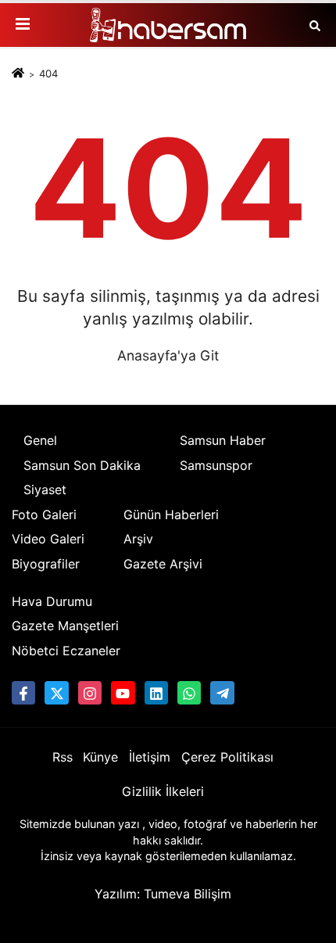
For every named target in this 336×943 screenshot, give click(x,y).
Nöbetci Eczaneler (66, 650)
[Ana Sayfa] (18, 73)
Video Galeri (48, 539)
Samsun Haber (223, 440)
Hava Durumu (52, 601)
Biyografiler (46, 564)
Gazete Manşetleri (65, 625)
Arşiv (138, 539)
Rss (62, 757)
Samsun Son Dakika (82, 465)
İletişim (149, 757)
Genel (40, 440)
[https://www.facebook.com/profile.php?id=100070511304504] (23, 693)
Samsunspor (216, 465)
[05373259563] (189, 693)
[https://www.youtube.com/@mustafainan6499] (122, 693)
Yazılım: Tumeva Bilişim (163, 894)
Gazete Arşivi (162, 564)
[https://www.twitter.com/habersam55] (56, 693)
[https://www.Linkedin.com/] (156, 693)
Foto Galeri (44, 514)
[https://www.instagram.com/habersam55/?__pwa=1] (90, 693)
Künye (100, 757)
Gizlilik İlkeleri (163, 791)
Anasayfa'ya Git (168, 355)
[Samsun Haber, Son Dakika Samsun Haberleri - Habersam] (168, 25)
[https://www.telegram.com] (222, 693)
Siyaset (44, 489)
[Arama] (314, 25)
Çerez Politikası (227, 757)
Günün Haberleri (171, 514)
